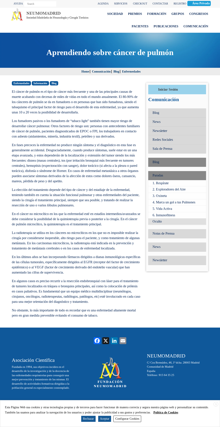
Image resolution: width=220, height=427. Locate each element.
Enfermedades (131, 71)
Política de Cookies (165, 412)
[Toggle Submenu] (198, 175)
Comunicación (101, 71)
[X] (105, 341)
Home (85, 71)
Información (40, 83)
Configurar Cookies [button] (127, 418)
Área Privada (201, 3)
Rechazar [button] (88, 418)
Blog (116, 71)
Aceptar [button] (104, 418)
